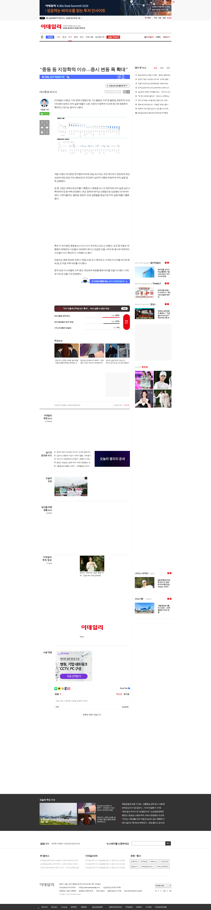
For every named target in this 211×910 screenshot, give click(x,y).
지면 (159, 18)
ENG (149, 18)
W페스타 (154, 861)
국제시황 (89, 37)
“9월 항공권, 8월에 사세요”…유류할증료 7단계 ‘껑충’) (73, 466)
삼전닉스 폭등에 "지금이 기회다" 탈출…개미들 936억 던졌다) (76, 456)
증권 (64, 37)
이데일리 (63, 26)
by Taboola (48, 421)
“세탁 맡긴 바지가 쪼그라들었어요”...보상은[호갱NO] (141, 812)
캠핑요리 (134, 866)
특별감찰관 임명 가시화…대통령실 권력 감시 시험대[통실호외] (146, 804)
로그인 (169, 18)
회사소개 (44, 907)
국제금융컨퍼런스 (147, 866)
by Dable (49, 513)
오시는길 (64, 907)
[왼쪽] (83, 478)
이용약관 (83, 907)
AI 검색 (50, 37)
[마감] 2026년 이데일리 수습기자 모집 (64, 843)
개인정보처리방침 (161, 907)
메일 (42, 127)
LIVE (42, 18)
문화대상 (134, 861)
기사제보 (148, 907)
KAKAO (42, 132)
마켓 (158, 37)
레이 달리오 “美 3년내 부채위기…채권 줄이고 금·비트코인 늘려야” (147, 823)
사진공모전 (164, 861)
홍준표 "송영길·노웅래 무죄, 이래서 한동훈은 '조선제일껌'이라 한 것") (79, 462)
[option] (85, 18)
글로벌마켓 (99, 37)
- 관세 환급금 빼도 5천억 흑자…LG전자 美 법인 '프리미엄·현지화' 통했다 (60, 864)
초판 (164, 18)
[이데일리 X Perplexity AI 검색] (85, 77)
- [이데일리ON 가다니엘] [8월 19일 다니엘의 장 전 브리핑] (105, 868)
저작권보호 (129, 907)
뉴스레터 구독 (117, 405)
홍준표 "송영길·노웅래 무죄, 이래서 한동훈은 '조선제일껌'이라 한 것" (148, 815)
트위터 (47, 122)
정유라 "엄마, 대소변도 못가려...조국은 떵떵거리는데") (74, 452)
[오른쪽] (86, 478)
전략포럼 (144, 861)
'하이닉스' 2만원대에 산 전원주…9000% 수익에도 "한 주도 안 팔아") (79, 459)
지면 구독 (126, 405)
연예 (168, 68)
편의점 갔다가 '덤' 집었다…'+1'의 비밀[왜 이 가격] (140, 808)
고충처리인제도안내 (115, 907)
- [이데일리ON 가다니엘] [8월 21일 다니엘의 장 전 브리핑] (105, 860)
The (166, 37)
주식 (70, 37)
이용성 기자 (44, 110)
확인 (168, 843)
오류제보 (139, 907)
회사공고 (54, 907)
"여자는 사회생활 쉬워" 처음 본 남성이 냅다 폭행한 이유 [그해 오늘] (147, 819)
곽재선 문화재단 (162, 866)
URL (47, 132)
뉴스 (155, 68)
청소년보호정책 (97, 907)
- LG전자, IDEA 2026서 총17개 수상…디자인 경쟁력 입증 (59, 868)
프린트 (47, 127)
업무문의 (74, 907)
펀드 (82, 37)
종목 (76, 37)
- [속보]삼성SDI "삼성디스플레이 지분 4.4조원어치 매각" (59, 860)
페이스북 (42, 122)
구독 (155, 18)
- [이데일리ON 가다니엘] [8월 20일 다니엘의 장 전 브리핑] (105, 864)
